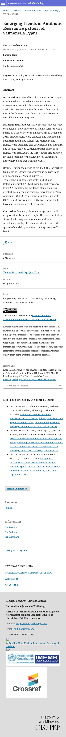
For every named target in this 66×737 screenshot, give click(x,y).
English (9, 507)
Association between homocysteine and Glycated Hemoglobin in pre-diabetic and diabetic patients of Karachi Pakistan (36, 442)
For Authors (11, 532)
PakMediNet (11, 585)
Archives (17, 10)
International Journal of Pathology (26, 3)
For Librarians (12, 536)
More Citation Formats (16, 385)
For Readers (11, 527)
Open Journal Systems (17, 550)
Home (6, 10)
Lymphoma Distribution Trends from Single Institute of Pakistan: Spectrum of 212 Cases (33, 462)
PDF (10, 242)
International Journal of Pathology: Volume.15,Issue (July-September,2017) (35, 470)
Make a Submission (17, 488)
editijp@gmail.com (24, 628)
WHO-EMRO (11, 578)
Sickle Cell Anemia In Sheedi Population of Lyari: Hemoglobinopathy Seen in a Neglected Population (36, 418)
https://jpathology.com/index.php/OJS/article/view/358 (29, 379)
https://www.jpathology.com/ (31, 623)
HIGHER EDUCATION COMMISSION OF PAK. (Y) (30, 572)
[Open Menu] (3, 3)
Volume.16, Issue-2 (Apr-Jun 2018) (41, 10)
